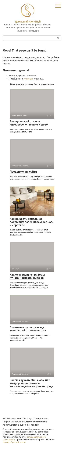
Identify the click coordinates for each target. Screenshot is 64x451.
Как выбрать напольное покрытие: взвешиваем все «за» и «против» (32, 222)
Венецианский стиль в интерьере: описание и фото (29, 123)
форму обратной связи (14, 442)
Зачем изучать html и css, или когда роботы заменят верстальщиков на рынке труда (31, 383)
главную (28, 78)
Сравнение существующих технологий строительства (28, 329)
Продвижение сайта (23, 171)
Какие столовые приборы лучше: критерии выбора (27, 276)
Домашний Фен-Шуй (28, 21)
